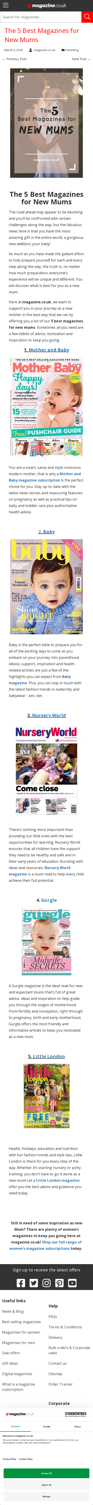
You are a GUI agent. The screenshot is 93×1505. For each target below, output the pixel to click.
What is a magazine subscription (18, 1387)
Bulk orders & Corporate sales (69, 1350)
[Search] (87, 17)
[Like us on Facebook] (20, 1283)
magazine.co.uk (44, 50)
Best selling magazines (21, 1321)
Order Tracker (61, 1384)
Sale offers (11, 1352)
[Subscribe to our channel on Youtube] (72, 1283)
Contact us (58, 1363)
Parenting (72, 50)
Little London (49, 1056)
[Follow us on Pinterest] (59, 1283)
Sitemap (55, 1373)
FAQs (53, 1316)
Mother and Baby (49, 350)
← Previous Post (14, 59)
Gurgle (49, 900)
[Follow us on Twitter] (33, 1283)
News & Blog (13, 1311)
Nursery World (49, 715)
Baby (49, 532)
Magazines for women (21, 1332)
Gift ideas (10, 1363)
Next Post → (81, 59)
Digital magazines (17, 1373)
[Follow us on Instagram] (46, 1283)
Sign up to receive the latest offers (46, 1270)
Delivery (55, 1337)
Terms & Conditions (65, 1327)
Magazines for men (18, 1342)
